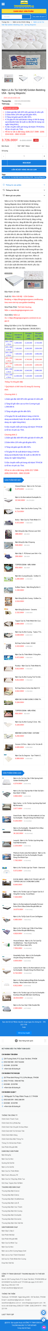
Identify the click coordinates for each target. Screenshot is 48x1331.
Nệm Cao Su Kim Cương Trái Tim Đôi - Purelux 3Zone (28, 677)
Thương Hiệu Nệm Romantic (11, 1219)
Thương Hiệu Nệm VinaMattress (13, 1199)
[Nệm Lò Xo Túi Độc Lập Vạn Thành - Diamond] (7, 871)
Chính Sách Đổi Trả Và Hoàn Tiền (13, 1131)
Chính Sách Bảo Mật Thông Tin (12, 1139)
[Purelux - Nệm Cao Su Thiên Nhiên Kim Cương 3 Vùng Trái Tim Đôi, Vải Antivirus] (8, 668)
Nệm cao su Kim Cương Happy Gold (14, 1251)
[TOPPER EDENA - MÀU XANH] (8, 567)
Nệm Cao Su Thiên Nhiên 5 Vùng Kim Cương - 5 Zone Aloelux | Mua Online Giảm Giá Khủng (28, 654)
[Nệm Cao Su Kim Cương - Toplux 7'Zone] (8, 635)
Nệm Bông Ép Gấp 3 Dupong (25, 542)
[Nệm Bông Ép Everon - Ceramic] (8, 612)
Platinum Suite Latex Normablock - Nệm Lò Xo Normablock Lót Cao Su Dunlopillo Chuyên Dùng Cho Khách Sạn (29, 855)
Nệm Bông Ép (6, 1155)
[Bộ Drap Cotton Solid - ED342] (8, 646)
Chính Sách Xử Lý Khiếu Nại (11, 1123)
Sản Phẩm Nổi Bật (8, 1235)
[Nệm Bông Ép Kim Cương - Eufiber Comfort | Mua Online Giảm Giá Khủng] (8, 601)
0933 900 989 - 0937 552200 (14, 1062)
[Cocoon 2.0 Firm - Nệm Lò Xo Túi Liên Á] (8, 747)
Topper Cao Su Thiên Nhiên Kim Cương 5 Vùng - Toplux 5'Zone (28, 621)
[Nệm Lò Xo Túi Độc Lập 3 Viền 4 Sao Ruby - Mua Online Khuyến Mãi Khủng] (7, 932)
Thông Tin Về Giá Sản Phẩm (11, 1143)
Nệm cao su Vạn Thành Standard (13, 1255)
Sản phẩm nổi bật (13, 480)
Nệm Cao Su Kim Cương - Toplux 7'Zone (28, 632)
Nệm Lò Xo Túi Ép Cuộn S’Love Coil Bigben (28, 916)
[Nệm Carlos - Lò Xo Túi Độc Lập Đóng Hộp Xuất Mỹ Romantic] (7, 807)
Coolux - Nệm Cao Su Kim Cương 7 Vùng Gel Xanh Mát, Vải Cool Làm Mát (28, 508)
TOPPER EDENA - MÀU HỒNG (25, 711)
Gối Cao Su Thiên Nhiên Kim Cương (14, 1259)
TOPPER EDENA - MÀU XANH (25, 565)
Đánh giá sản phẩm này (11, 97)
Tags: (4, 174)
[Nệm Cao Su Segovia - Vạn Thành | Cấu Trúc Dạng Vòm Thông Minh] (8, 758)
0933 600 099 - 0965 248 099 (14, 1100)
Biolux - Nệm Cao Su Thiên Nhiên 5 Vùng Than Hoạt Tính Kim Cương (28, 520)
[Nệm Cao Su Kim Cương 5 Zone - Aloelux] (8, 725)
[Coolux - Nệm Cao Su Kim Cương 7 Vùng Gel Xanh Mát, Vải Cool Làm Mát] (8, 511)
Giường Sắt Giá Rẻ (8, 1163)
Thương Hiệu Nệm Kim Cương (12, 1211)
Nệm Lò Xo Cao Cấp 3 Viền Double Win (26, 1005)
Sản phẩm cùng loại (12, 773)
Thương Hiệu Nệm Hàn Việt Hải (12, 1223)
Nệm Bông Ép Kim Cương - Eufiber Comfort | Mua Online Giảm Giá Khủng (28, 598)
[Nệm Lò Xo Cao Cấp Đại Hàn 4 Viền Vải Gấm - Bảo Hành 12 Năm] (7, 795)
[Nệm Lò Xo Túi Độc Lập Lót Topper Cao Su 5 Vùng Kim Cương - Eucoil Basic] (7, 896)
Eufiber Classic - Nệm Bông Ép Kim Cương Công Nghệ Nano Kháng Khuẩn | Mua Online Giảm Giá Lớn (28, 587)
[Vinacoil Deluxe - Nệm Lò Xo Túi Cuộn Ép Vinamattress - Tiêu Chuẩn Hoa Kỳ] (8, 489)
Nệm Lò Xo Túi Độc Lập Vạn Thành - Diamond (29, 868)
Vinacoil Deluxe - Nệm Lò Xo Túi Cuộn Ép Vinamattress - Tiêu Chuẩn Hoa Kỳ (28, 486)
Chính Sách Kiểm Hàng (9, 1135)
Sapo (29, 1328)
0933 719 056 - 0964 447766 (14, 1081)
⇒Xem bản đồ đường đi (12, 1069)
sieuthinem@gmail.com (14, 1288)
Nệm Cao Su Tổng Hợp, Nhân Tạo (13, 1179)
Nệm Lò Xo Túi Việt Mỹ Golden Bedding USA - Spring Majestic (24, 177)
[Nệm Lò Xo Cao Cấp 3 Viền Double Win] (7, 1009)
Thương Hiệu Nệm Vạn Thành (12, 1207)
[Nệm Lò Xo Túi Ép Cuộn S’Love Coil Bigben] (7, 920)
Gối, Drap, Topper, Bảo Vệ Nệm (12, 1183)
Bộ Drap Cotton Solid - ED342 (25, 643)
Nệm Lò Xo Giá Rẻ (8, 1167)
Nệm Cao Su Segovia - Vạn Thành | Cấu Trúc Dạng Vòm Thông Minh (28, 755)
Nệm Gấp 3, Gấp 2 (8, 1231)
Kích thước (5, 146)
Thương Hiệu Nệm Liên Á (10, 1203)
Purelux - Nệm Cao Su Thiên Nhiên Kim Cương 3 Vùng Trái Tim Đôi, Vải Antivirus (28, 666)
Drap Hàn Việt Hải (8, 1263)
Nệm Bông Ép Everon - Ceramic (26, 609)
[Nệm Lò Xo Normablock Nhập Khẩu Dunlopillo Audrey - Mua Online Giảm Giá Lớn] (7, 984)
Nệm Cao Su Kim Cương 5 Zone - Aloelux (28, 722)
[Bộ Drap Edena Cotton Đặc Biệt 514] (8, 691)
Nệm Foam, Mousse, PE (10, 1175)
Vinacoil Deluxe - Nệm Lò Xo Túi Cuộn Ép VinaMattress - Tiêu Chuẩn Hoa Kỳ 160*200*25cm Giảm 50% (27, 943)
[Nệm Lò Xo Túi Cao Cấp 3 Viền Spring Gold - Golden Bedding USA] (7, 782)
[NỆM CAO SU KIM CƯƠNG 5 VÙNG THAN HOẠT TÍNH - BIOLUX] (8, 702)
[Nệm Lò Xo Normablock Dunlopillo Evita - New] (8, 500)
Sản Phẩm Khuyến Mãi (9, 1147)
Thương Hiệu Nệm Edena (10, 1195)
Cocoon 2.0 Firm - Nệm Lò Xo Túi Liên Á (28, 744)
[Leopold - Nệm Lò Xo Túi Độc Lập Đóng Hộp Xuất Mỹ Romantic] (7, 844)
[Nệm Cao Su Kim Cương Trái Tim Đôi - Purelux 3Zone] (8, 680)
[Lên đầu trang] (43, 1306)
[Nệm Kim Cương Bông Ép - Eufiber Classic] (8, 579)
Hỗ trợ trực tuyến (24, 1033)
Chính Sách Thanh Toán (10, 1119)
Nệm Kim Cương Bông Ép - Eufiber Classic (28, 576)
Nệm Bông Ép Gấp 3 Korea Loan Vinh (28, 531)
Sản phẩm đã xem (39, 16)
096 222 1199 (14, 1285)
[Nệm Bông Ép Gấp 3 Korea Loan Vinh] (8, 534)
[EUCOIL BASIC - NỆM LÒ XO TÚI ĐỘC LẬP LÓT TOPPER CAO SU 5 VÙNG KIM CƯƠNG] (7, 883)
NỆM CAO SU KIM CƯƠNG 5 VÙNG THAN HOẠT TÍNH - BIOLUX (28, 699)
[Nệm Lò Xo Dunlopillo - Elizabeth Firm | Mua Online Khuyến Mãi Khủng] (7, 832)
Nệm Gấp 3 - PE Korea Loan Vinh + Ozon (28, 553)
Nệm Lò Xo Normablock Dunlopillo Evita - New (28, 497)
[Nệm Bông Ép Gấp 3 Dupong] (8, 545)
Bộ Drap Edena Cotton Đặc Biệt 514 (27, 688)
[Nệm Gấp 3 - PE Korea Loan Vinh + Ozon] (8, 556)
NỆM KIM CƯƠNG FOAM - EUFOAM (27, 733)
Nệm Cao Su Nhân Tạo (9, 1243)
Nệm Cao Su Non (7, 1159)
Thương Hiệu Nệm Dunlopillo (11, 1215)
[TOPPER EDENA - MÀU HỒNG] (8, 713)
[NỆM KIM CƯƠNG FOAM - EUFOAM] (8, 736)
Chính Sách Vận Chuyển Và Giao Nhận (15, 1127)
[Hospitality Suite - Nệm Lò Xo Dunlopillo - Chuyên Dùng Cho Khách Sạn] (7, 959)
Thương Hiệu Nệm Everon (10, 1191)
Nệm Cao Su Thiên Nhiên (10, 1171)
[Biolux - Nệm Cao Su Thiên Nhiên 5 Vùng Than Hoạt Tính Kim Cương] (8, 523)
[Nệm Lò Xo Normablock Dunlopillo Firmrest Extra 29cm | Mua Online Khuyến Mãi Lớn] (7, 908)
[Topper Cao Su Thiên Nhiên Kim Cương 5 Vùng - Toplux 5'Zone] (8, 624)
